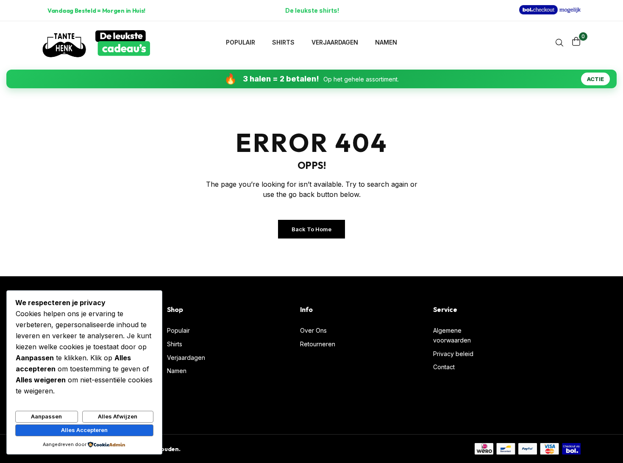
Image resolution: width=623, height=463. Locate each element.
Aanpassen (46, 416)
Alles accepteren (84, 430)
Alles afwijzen (117, 416)
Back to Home (311, 229)
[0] (576, 41)
